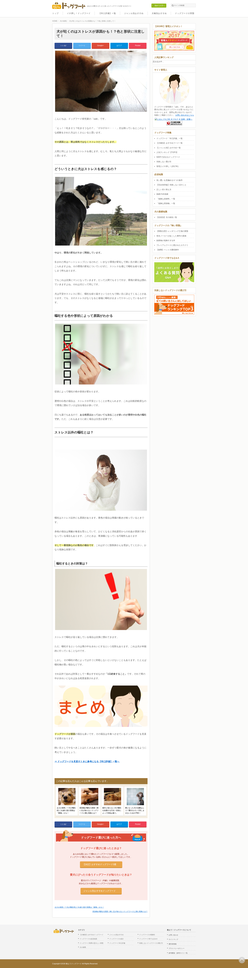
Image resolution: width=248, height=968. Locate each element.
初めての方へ (160, 6)
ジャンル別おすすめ (134, 13)
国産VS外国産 (162, 194)
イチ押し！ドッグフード (79, 13)
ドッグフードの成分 (116, 939)
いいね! (63, 46)
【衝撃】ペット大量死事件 (167, 250)
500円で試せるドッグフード (168, 157)
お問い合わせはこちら (184, 115)
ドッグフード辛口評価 (117, 943)
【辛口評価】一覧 (107, 13)
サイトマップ (173, 939)
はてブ (119, 46)
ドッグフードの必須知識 (88, 939)
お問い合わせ (173, 935)
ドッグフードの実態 (184, 13)
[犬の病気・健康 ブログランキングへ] (174, 124)
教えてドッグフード (74, 964)
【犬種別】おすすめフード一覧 (169, 143)
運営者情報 (173, 944)
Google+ (100, 46)
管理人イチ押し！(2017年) (167, 166)
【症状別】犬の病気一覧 (166, 217)
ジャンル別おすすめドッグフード (99, 891)
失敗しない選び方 (163, 162)
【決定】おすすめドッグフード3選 (99, 864)
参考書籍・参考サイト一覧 (178, 953)
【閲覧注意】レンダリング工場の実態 (172, 231)
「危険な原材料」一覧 (165, 199)
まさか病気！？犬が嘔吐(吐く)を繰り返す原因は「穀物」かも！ (79, 907)
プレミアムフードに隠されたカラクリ (172, 245)
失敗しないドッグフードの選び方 (151, 943)
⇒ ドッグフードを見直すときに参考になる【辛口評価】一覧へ (87, 761)
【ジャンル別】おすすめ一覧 (168, 148)
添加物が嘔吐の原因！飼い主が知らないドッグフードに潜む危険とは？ (120, 911)
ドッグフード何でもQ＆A (148, 939)
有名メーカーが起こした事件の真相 (171, 236)
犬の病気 (83, 947)
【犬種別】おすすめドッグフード (91, 935)
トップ (55, 13)
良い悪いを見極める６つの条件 (169, 180)
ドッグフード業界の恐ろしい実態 (91, 943)
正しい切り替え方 (163, 189)
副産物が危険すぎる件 (165, 240)
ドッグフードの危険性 (147, 935)
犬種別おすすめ (159, 13)
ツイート (82, 46)
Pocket (137, 46)
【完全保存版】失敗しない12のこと (171, 185)
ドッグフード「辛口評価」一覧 (169, 138)
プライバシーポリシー (176, 948)
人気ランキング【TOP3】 (167, 152)
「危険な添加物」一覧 (165, 203)
